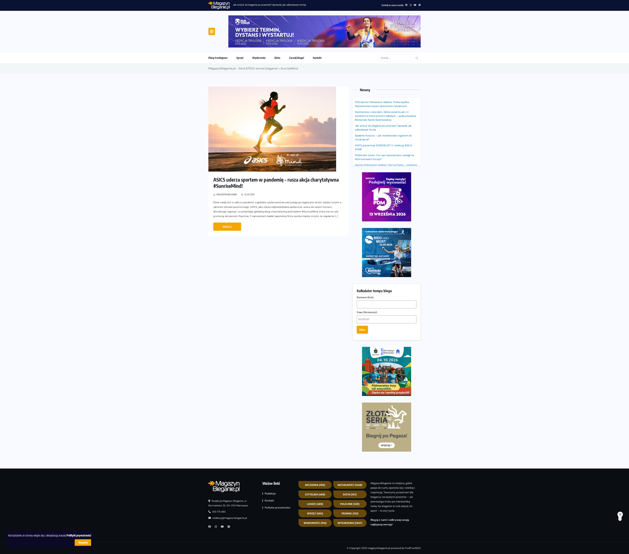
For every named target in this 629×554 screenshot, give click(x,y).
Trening (350, 513)
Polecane (350, 503)
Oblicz (362, 329)
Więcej (227, 226)
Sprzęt (239, 57)
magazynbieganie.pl (379, 548)
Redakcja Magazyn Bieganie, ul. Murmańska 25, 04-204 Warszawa (228, 503)
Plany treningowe (218, 57)
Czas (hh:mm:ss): (367, 312)
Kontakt (317, 57)
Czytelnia (315, 494)
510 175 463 (219, 511)
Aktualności (350, 484)
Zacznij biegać (296, 57)
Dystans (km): (365, 297)
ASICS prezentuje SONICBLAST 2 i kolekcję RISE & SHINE (383, 147)
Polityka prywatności (277, 507)
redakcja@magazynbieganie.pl (229, 518)
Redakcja (270, 493)
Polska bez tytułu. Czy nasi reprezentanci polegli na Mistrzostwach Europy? (384, 157)
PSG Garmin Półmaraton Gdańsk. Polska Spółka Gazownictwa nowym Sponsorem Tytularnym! (382, 104)
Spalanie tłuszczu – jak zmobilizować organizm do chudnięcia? (265, 4)
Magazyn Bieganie (227, 194)
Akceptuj (83, 542)
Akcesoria (315, 484)
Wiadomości (315, 522)
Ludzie (315, 503)
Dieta (277, 57)
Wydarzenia (259, 57)
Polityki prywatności (79, 535)
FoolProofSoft (413, 548)
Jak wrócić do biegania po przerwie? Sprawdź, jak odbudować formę (383, 127)
